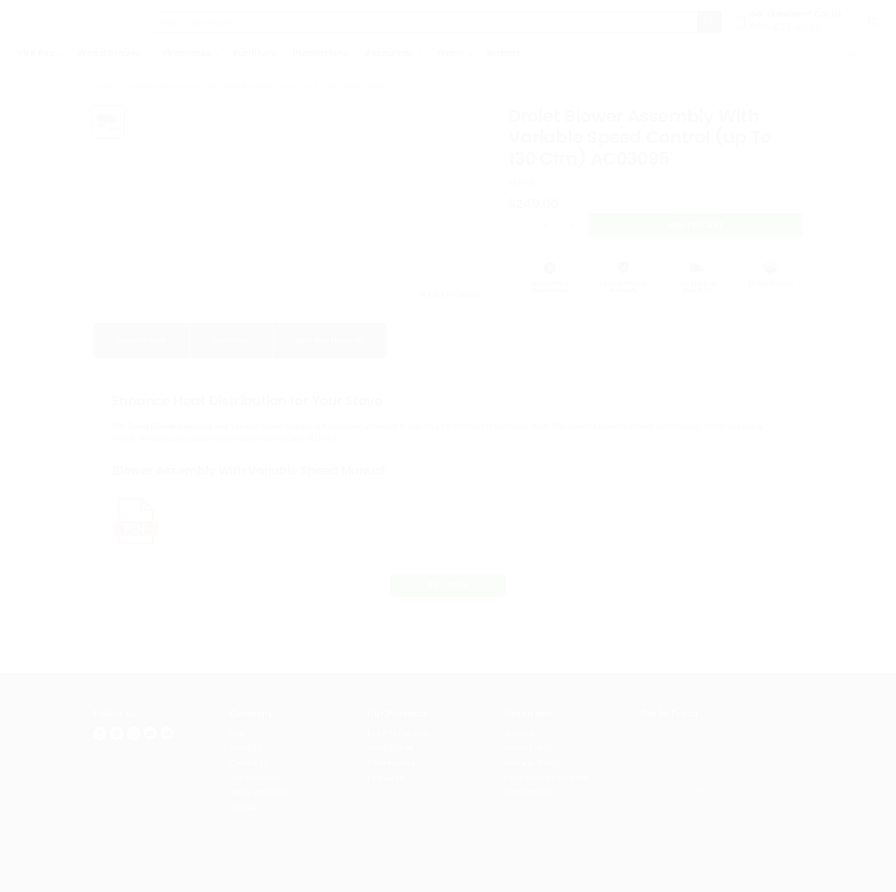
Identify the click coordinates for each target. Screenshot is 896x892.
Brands (505, 53)
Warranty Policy (532, 763)
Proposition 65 (529, 792)
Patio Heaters (391, 763)
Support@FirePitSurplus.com (691, 791)
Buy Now (448, 584)
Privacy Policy (255, 778)
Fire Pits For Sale (397, 733)
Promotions (321, 53)
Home (103, 86)
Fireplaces (188, 53)
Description (141, 341)
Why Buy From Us (329, 341)
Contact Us (249, 763)
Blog (237, 733)
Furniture (255, 53)
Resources (390, 53)
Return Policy (527, 748)
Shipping (231, 341)
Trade (451, 53)
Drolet (528, 182)
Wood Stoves (110, 53)
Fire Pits (38, 53)
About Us (246, 748)
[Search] (709, 22)
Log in (856, 53)
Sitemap (244, 807)
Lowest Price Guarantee (546, 778)
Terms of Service (259, 792)
